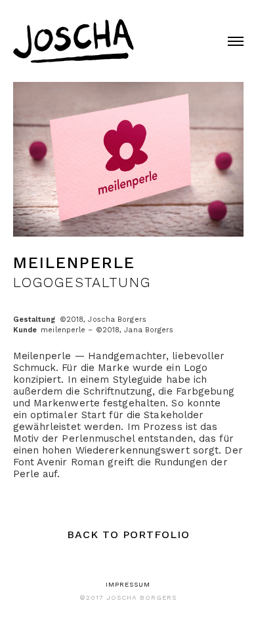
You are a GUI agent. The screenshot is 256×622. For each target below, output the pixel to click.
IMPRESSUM (128, 584)
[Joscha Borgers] (80, 37)
